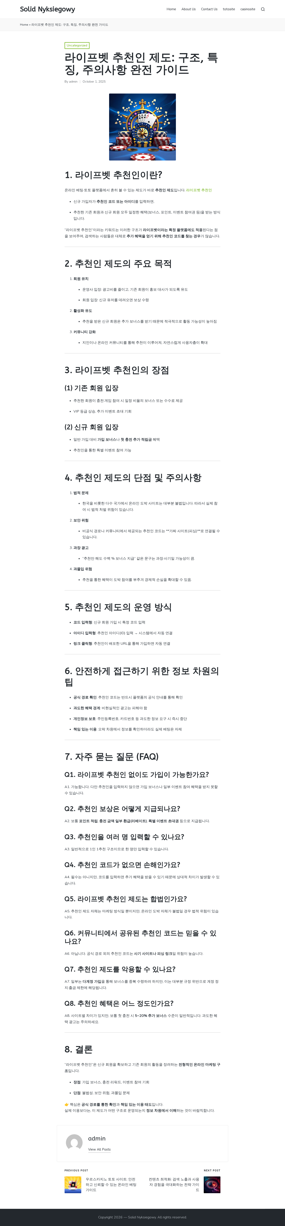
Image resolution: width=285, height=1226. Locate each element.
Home (24, 25)
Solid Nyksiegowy (47, 9)
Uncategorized (77, 45)
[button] (99, 1150)
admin (97, 1138)
